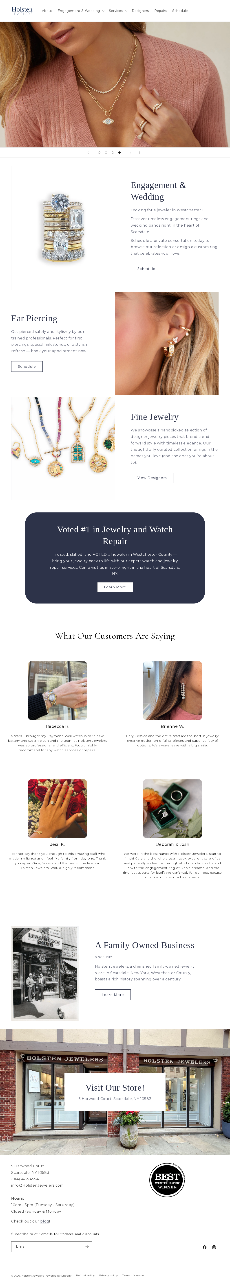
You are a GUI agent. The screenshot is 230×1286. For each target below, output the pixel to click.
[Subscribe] (87, 1246)
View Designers (152, 478)
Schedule (146, 269)
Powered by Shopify (58, 1275)
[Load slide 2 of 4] (106, 152)
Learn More (115, 587)
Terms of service (133, 1275)
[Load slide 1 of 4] (99, 152)
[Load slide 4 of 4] (119, 152)
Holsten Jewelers (33, 1275)
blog (44, 1221)
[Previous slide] (88, 152)
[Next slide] (130, 152)
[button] (80, 10)
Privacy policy (108, 1275)
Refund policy (85, 1275)
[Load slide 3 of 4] (112, 152)
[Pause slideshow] (142, 152)
